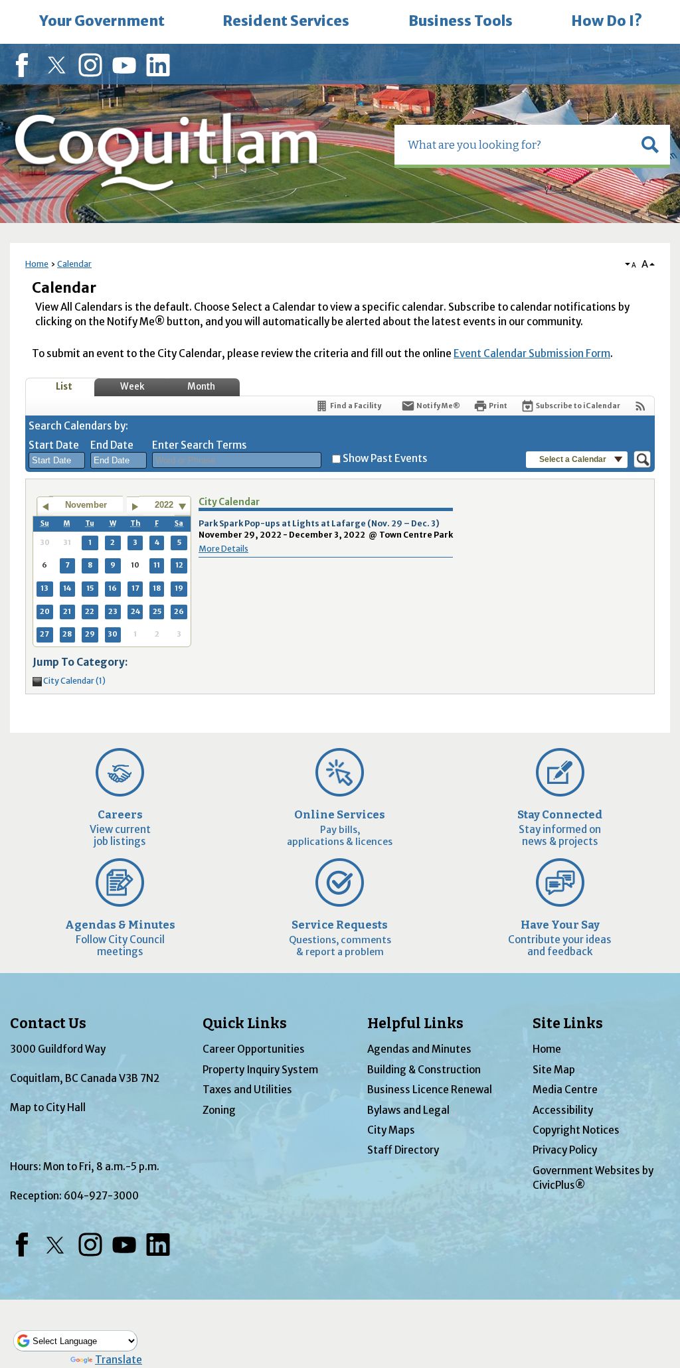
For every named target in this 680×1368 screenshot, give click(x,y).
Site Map (554, 1069)
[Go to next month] (135, 506)
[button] (650, 144)
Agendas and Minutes (419, 1049)
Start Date (54, 445)
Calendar (74, 264)
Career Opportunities (254, 1049)
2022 (164, 505)
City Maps (391, 1130)
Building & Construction (424, 1069)
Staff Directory (403, 1150)
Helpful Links (415, 1023)
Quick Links (245, 1023)
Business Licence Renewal (429, 1089)
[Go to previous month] (45, 506)
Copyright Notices (576, 1130)
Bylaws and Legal (408, 1110)
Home (36, 264)
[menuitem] (101, 22)
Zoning (219, 1110)
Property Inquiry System (260, 1069)
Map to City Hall (48, 1107)
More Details (223, 549)
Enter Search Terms (199, 445)
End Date (111, 445)
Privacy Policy (565, 1150)
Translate (118, 1359)
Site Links (568, 1023)
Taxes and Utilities (247, 1089)
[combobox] (56, 460)
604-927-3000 (101, 1195)
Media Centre (565, 1089)
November (86, 505)
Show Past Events (385, 458)
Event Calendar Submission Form (532, 353)
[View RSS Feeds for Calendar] (640, 406)
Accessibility (563, 1110)
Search (1, 2)
